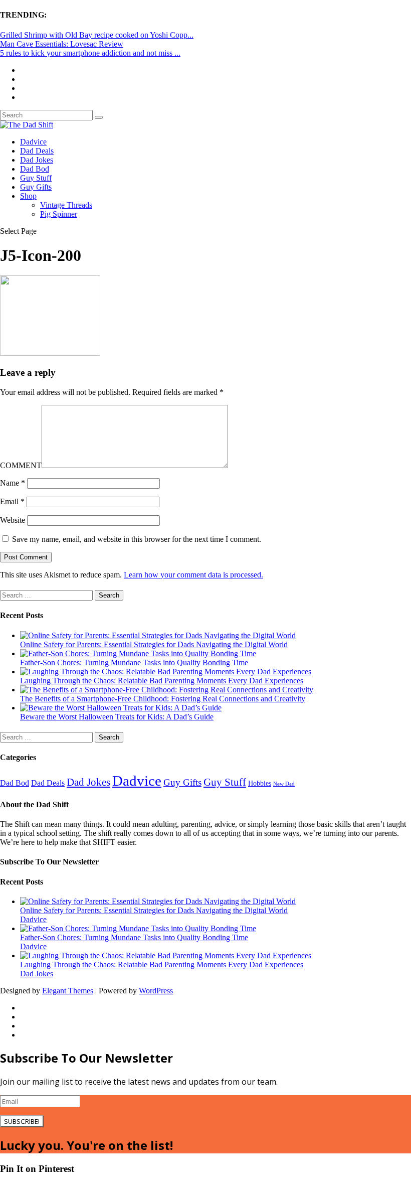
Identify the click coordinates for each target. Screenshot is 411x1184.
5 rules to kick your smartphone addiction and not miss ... (90, 53)
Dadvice (33, 141)
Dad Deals (37, 150)
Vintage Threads (66, 205)
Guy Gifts (36, 187)
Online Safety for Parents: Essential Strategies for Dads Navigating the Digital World (154, 644)
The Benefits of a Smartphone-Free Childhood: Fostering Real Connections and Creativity (162, 698)
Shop (28, 196)
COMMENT (21, 465)
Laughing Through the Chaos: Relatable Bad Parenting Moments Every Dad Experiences (161, 680)
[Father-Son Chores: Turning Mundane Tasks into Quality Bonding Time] (138, 653)
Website (12, 520)
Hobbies (259, 783)
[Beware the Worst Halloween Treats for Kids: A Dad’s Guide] (121, 707)
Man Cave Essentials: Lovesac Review (61, 44)
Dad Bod (34, 169)
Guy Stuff (36, 178)
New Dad (284, 784)
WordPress (156, 990)
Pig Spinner (58, 214)
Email (12, 501)
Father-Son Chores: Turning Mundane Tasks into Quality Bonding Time (134, 662)
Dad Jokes (36, 160)
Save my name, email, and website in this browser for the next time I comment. (136, 539)
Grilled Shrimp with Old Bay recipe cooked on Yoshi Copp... (96, 35)
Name (12, 483)
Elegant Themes (67, 990)
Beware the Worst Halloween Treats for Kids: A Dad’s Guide (117, 716)
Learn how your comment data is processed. (193, 574)
